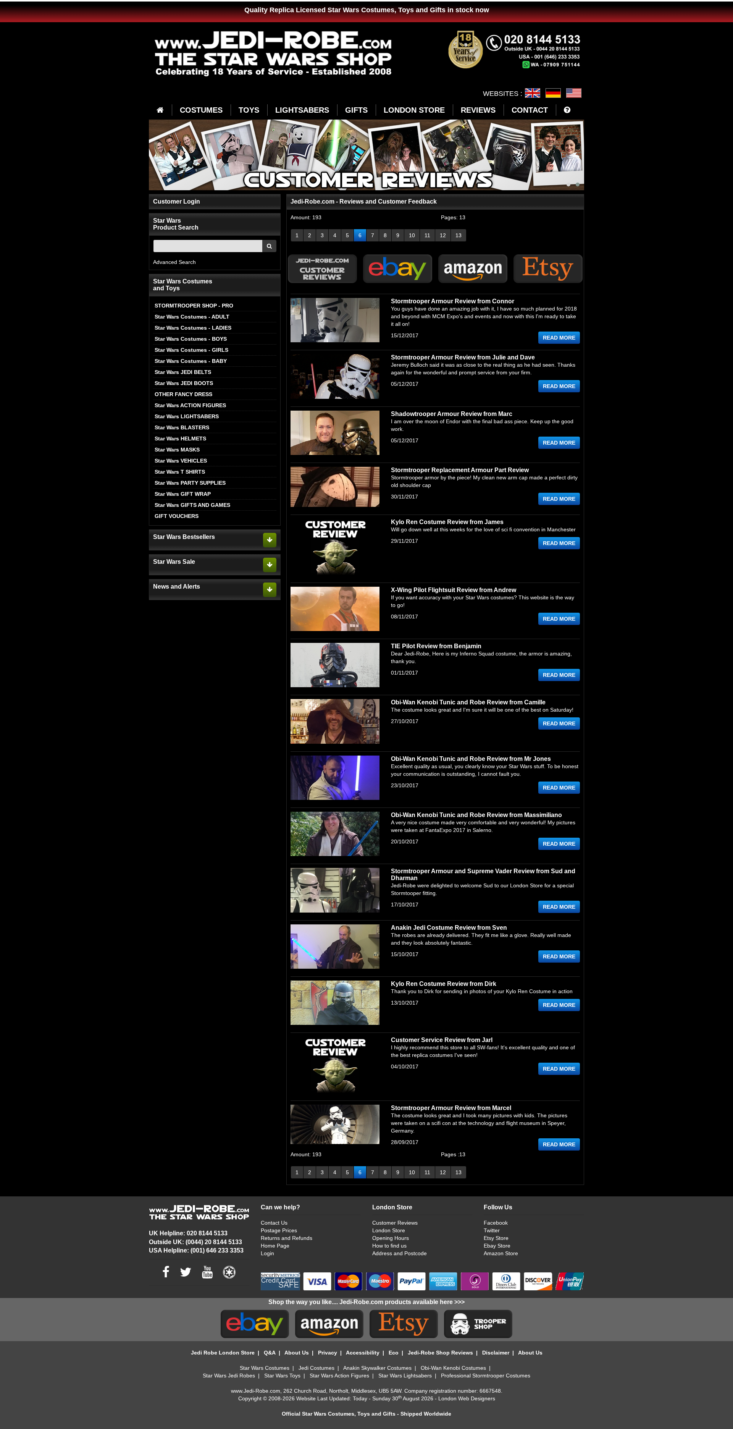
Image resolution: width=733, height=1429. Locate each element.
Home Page (275, 1246)
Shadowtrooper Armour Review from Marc (451, 414)
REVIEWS (478, 110)
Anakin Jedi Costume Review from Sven (449, 927)
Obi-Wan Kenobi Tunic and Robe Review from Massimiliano (476, 815)
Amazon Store (501, 1253)
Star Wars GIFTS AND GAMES (192, 505)
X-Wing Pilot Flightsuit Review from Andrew (453, 590)
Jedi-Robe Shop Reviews (440, 1353)
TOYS (249, 110)
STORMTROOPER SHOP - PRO (194, 306)
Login (267, 1253)
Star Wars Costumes (264, 1368)
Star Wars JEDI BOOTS (184, 383)
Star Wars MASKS (177, 450)
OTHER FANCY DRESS (183, 394)
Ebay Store (497, 1246)
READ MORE (559, 338)
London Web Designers (466, 1398)
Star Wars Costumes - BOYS (191, 339)
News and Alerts (176, 586)
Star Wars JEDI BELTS (183, 372)
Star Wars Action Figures (339, 1375)
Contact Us (274, 1223)
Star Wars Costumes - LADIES (193, 328)
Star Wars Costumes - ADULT (192, 317)
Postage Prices (279, 1230)
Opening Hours (390, 1238)
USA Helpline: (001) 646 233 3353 (196, 1250)
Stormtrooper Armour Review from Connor (452, 301)
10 (412, 235)
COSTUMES (201, 110)
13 (458, 235)
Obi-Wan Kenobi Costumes (453, 1368)
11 (427, 235)
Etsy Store (496, 1238)
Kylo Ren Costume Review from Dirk (443, 984)
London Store (388, 1230)
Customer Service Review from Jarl (441, 1040)
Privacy (327, 1353)
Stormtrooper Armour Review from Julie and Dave (463, 357)
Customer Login (176, 201)
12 (443, 235)
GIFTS (356, 110)
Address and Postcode (399, 1253)
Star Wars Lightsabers (405, 1375)
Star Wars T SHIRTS (180, 472)
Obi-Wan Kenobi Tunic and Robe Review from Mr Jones (471, 759)
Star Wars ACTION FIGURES (190, 405)
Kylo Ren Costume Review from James (447, 522)
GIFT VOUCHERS (177, 516)
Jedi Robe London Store (223, 1353)
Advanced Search (174, 262)
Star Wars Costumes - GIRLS (191, 350)
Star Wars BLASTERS (182, 427)
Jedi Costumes (316, 1368)
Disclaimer (495, 1353)
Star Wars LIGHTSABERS (187, 416)
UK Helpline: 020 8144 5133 (188, 1233)
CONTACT (530, 110)
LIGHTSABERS (302, 110)
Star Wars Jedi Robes (229, 1375)
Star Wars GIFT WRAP (183, 494)
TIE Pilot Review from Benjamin (436, 646)
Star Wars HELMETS (180, 438)
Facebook (496, 1223)
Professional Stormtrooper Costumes (485, 1375)
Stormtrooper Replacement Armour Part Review (460, 470)
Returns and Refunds (286, 1238)
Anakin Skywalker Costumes (377, 1368)
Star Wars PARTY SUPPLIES (190, 483)
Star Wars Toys (282, 1375)
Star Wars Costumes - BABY (191, 361)
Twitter (492, 1230)
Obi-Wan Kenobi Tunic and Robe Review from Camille (468, 702)
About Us (296, 1353)
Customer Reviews (395, 1223)
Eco (394, 1353)
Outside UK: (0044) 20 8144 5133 (195, 1242)
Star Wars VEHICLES (181, 461)
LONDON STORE (414, 110)
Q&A (270, 1353)
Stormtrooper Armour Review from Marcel (451, 1108)
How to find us (389, 1246)
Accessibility (362, 1353)
